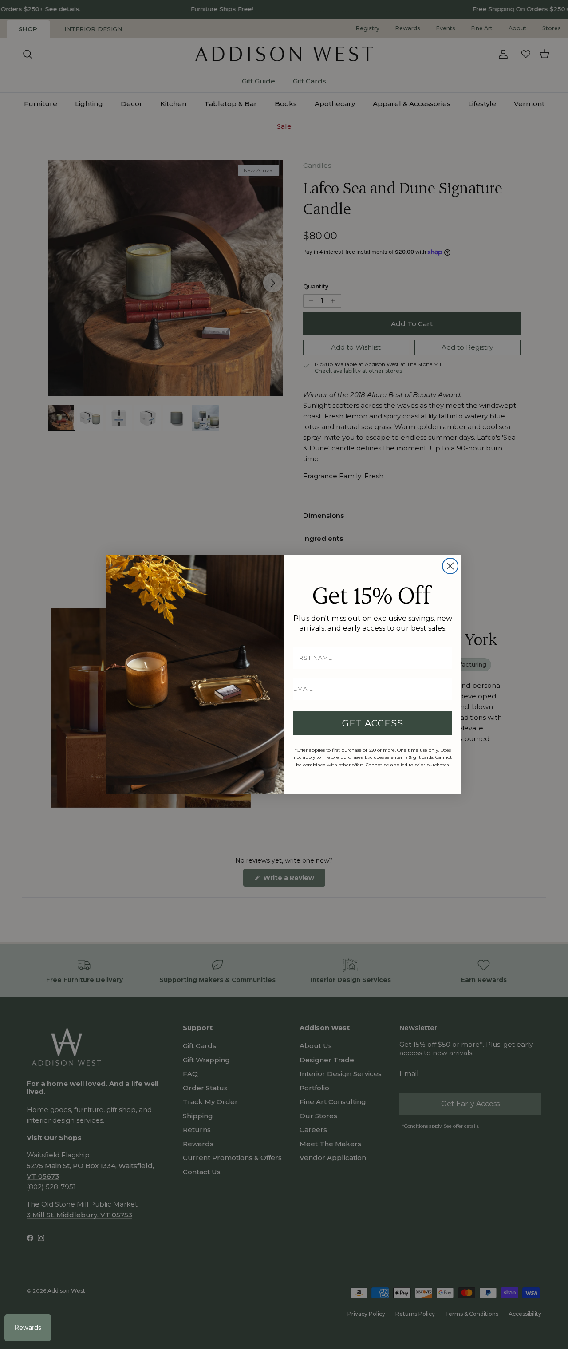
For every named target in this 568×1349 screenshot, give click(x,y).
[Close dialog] (450, 566)
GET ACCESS (372, 723)
